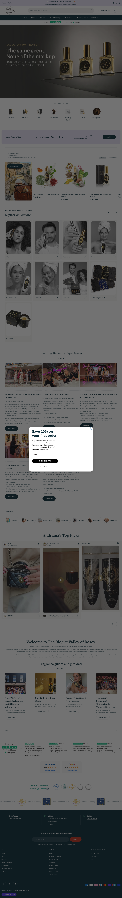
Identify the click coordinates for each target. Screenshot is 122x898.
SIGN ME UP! (45, 461)
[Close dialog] (91, 429)
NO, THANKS (45, 466)
